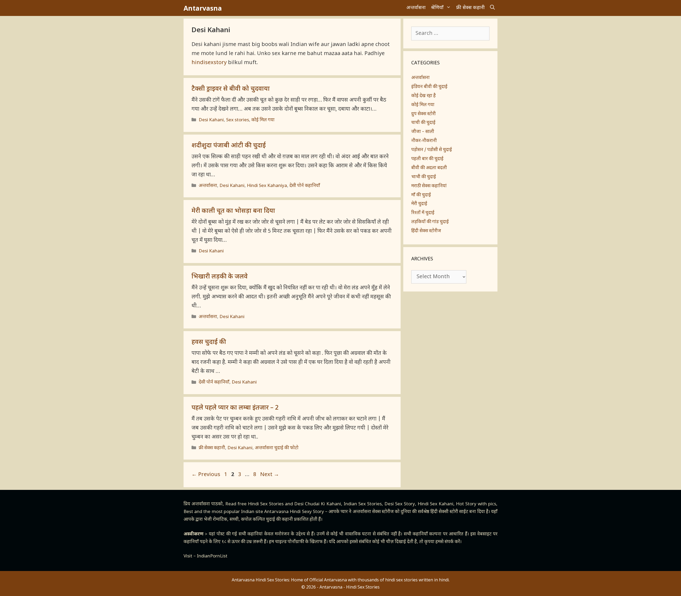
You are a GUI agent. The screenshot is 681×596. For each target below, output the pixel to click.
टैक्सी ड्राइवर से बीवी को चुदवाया (231, 89)
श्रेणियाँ (437, 8)
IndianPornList (212, 556)
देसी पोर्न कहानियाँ (304, 186)
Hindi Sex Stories (266, 504)
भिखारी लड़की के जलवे (220, 277)
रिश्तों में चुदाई (422, 213)
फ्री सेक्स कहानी (470, 8)
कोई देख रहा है (423, 96)
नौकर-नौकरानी (424, 141)
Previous (206, 474)
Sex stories (237, 120)
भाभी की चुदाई (423, 177)
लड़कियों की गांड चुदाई (430, 222)
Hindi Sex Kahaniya (267, 186)
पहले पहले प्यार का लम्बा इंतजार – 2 (235, 408)
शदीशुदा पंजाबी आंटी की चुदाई (229, 145)
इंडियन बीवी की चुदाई (429, 87)
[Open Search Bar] (492, 8)
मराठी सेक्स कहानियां (429, 186)
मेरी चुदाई (419, 204)
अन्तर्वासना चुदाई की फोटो (276, 448)
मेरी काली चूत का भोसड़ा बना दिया (233, 211)
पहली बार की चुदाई (427, 159)
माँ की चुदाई (421, 195)
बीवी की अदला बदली (429, 168)
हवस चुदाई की (209, 342)
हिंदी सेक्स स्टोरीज (426, 231)
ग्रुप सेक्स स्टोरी (423, 114)
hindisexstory (209, 62)
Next (269, 474)
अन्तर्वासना (416, 8)
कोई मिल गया (263, 120)
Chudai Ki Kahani (323, 504)
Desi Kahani (211, 120)
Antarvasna (203, 7)
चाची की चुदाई (423, 123)
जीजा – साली (422, 132)
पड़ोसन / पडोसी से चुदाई (431, 150)
